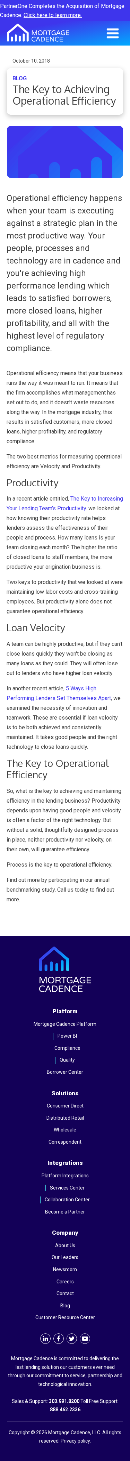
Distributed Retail (65, 1118)
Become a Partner (65, 1212)
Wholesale (65, 1130)
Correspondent (65, 1142)
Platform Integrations (65, 1175)
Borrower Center (65, 1072)
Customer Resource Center (65, 1317)
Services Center (67, 1188)
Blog (65, 1305)
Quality (67, 1060)
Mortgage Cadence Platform (65, 1024)
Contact (65, 1293)
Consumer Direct (65, 1106)
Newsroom (65, 1269)
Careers (65, 1281)
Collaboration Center (67, 1199)
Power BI (67, 1036)
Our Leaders (65, 1257)
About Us (65, 1245)
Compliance (67, 1048)
